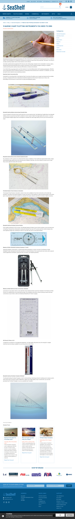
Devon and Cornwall (60, 51)
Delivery (58, 497)
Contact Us (55, 1)
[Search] (59, 7)
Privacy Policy (60, 501)
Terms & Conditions (61, 503)
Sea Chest (13, 69)
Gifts (40, 504)
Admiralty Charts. (32, 79)
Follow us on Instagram (71, 1)
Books (57, 38)
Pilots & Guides (43, 497)
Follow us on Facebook (66, 1)
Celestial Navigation (60, 34)
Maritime (58, 41)
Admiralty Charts (60, 36)
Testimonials (60, 496)
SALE (40, 506)
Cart (65, 7)
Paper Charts (42, 496)
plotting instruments (44, 69)
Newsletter (59, 506)
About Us (58, 508)
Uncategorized (59, 45)
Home (28, 1)
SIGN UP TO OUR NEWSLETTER (13, 485)
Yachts (57, 47)
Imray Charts (59, 40)
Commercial (42, 501)
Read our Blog (69, 1)
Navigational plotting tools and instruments (12, 59)
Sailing (57, 43)
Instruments (42, 503)
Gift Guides (58, 49)
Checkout (71, 7)
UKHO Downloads (61, 504)
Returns (58, 499)
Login (60, 1)
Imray (24, 79)
